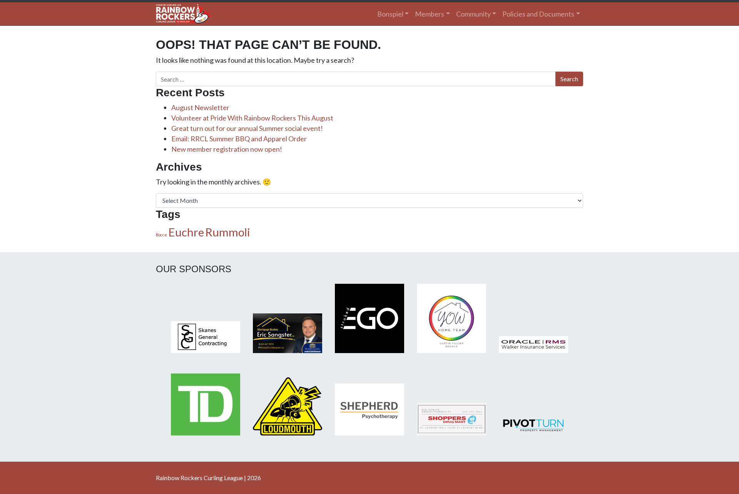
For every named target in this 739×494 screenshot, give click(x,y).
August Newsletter (200, 107)
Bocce (161, 234)
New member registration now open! (226, 149)
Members (429, 14)
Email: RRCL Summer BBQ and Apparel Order (239, 138)
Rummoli (227, 232)
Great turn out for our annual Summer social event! (247, 128)
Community (473, 14)
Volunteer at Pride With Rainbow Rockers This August (252, 118)
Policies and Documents (538, 14)
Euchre (186, 232)
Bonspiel (390, 14)
